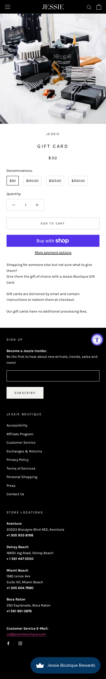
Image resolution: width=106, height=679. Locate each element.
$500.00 (78, 181)
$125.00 (55, 181)
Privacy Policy (18, 460)
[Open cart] (98, 7)
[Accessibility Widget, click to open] (97, 340)
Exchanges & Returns (24, 451)
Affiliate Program (20, 434)
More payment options (53, 252)
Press (11, 485)
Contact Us (15, 494)
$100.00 (32, 181)
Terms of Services (21, 468)
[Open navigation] (7, 7)
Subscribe (25, 393)
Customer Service (21, 442)
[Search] (89, 7)
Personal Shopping (22, 477)
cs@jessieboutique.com (26, 634)
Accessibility (17, 425)
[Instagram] (20, 643)
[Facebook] (8, 643)
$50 (13, 181)
